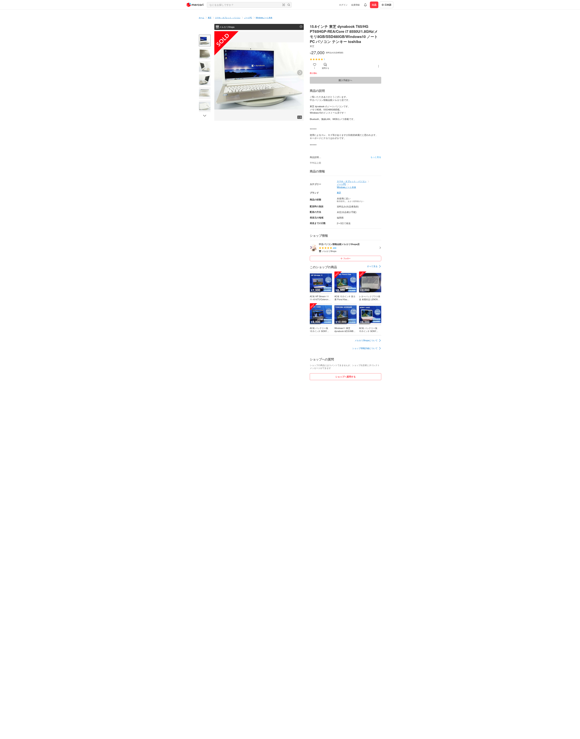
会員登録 (355, 4)
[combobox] (249, 5)
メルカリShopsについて (366, 340)
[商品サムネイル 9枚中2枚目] (205, 53)
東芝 (209, 17)
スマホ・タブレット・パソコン (227, 17)
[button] (283, 4)
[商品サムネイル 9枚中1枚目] (205, 40)
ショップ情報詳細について (365, 348)
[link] (374, 266)
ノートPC (248, 17)
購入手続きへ (345, 80)
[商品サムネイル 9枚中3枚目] (205, 67)
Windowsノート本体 (264, 17)
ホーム (201, 17)
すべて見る (372, 266)
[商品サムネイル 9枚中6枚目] (205, 106)
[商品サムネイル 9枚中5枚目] (205, 93)
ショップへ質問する (345, 376)
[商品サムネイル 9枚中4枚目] (205, 80)
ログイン (343, 4)
